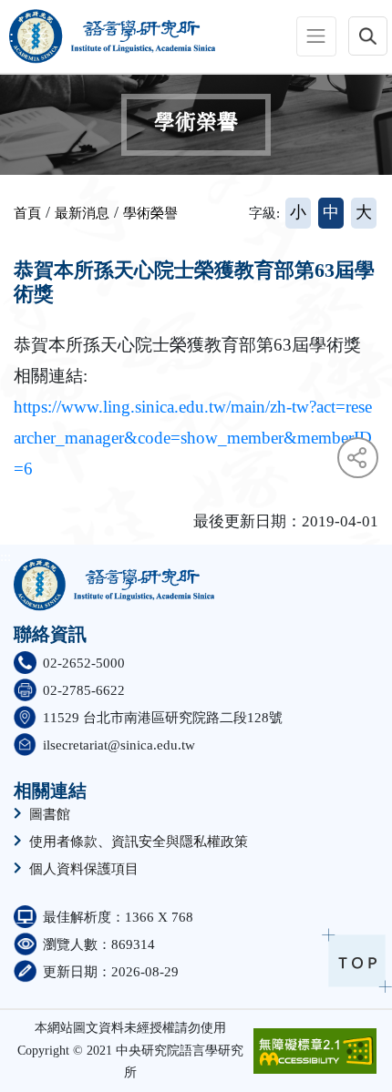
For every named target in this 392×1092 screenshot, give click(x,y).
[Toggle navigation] (316, 36)
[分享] (357, 457)
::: (7, 36)
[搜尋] (367, 36)
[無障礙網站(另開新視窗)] (315, 1051)
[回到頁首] (357, 960)
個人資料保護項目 (84, 869)
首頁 (27, 213)
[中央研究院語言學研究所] (108, 36)
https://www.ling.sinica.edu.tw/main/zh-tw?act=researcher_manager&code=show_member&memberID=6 (193, 437)
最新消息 (82, 213)
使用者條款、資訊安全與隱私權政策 (138, 842)
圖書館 (49, 815)
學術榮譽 (150, 213)
